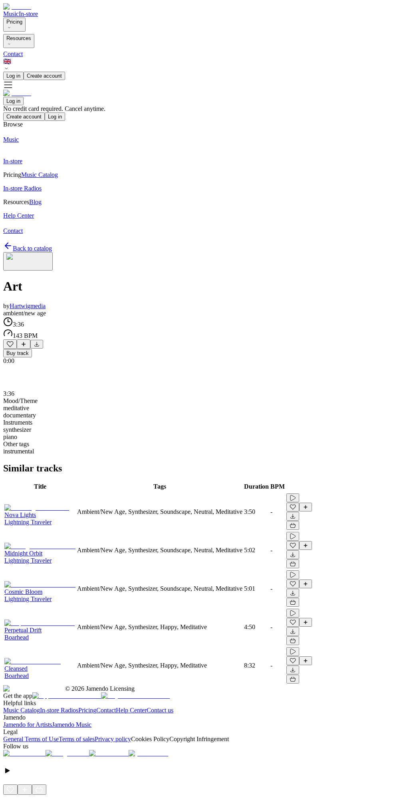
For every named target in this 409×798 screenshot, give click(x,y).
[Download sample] (36, 344)
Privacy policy (113, 739)
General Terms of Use (31, 739)
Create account (44, 76)
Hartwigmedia (28, 306)
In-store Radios (59, 710)
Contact (13, 53)
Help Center (131, 710)
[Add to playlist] (23, 344)
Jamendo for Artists (27, 724)
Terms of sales (77, 739)
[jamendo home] (17, 6)
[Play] (28, 261)
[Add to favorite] (10, 344)
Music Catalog (21, 710)
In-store (28, 13)
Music (11, 13)
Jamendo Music (71, 724)
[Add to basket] (292, 525)
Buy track (17, 353)
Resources (18, 38)
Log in (13, 76)
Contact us (160, 710)
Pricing (14, 22)
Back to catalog (32, 248)
